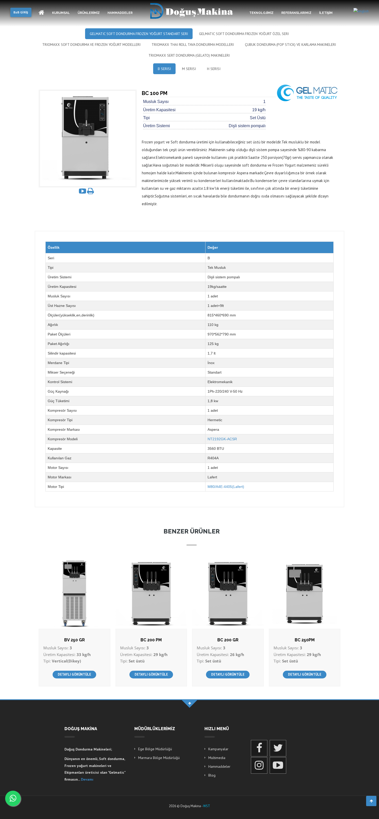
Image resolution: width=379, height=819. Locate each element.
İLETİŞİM (326, 13)
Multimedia (216, 757)
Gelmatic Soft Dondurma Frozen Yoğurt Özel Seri (244, 33)
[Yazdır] (90, 191)
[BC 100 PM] (88, 138)
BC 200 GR (227, 639)
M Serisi (189, 68)
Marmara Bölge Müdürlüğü (159, 757)
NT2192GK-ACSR (222, 439)
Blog (212, 775)
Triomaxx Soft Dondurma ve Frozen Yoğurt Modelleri (91, 44)
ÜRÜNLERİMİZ (89, 13)
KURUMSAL (61, 13)
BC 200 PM (151, 639)
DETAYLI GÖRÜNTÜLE (74, 674)
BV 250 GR (74, 639)
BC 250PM (305, 639)
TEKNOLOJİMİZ (261, 13)
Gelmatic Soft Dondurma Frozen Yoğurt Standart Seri (139, 33)
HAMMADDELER (120, 13)
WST (206, 806)
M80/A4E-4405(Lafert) (226, 487)
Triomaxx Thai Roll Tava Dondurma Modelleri (193, 44)
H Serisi (213, 68)
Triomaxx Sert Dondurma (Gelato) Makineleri (189, 55)
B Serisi (164, 68)
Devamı (87, 779)
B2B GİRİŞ (20, 12)
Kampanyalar (218, 749)
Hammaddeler (219, 766)
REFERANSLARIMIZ (296, 13)
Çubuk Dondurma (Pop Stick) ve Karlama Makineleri (290, 44)
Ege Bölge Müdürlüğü (155, 749)
